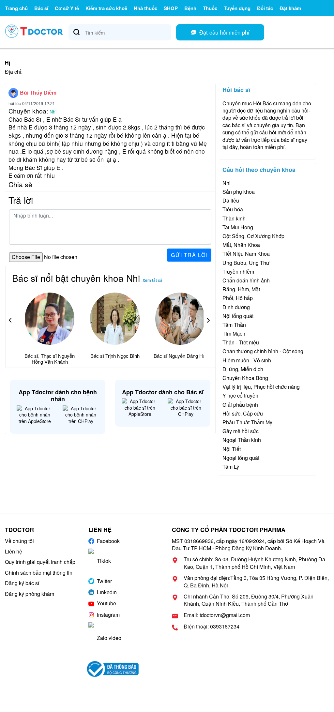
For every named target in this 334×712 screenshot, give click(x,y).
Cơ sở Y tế (67, 8)
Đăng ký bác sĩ (22, 583)
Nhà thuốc (145, 8)
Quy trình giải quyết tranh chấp (40, 562)
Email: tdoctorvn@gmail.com (217, 615)
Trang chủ (16, 8)
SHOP (171, 8)
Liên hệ (13, 551)
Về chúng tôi (19, 541)
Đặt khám (290, 8)
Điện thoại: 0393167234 (211, 626)
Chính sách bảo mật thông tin (38, 572)
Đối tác (265, 8)
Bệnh (190, 8)
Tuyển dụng (237, 8)
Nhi (53, 111)
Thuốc (210, 8)
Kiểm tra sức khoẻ (106, 8)
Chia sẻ (20, 184)
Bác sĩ (41, 8)
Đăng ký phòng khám (29, 594)
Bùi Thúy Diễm (38, 92)
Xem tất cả (152, 280)
